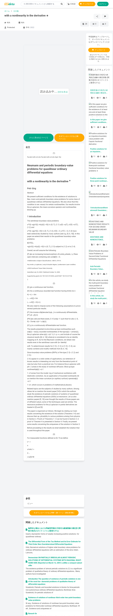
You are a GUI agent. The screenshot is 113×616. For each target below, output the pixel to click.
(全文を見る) (63, 92)
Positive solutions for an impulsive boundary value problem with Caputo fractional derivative (98, 150)
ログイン (102, 4)
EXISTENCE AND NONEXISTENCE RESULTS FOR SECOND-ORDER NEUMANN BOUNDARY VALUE (97, 238)
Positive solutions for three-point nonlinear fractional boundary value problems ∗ (98, 179)
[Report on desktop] (105, 16)
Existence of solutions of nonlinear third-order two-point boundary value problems (54, 598)
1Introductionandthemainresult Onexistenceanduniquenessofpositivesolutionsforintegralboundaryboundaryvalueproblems (99, 209)
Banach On (32, 613)
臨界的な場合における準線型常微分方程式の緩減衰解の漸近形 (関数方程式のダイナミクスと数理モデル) (54, 529)
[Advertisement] (13, 66)
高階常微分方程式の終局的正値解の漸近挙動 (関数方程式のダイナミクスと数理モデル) (99, 91)
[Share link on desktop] (97, 16)
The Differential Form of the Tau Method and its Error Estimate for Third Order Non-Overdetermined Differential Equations (54, 543)
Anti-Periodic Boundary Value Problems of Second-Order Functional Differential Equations (98, 267)
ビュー (30, 503)
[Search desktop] (61, 4)
